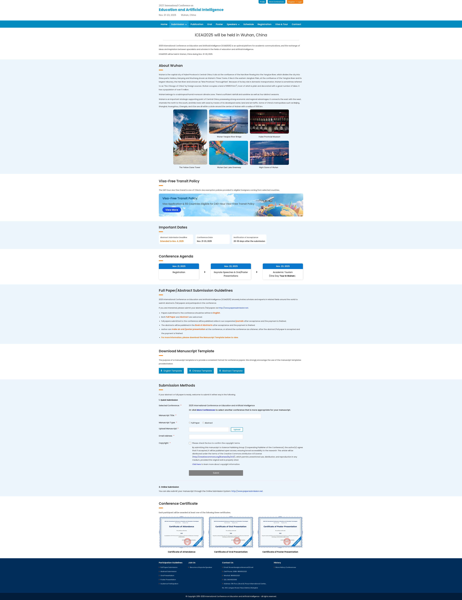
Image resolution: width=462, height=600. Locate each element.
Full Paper (195, 423)
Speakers (232, 24)
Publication (197, 24)
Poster (219, 24)
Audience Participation (169, 584)
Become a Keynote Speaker (201, 567)
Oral (209, 24)
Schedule (248, 24)
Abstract (209, 423)
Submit (216, 473)
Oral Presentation (167, 575)
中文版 (262, 2)
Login (300, 2)
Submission (177, 24)
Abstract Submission (168, 571)
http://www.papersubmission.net (233, 308)
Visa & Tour (281, 24)
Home (164, 24)
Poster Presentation (168, 579)
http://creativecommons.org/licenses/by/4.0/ (213, 457)
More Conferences (276, 2)
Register (291, 2)
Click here (196, 464)
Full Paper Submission (168, 567)
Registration (264, 24)
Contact (296, 24)
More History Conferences (286, 567)
